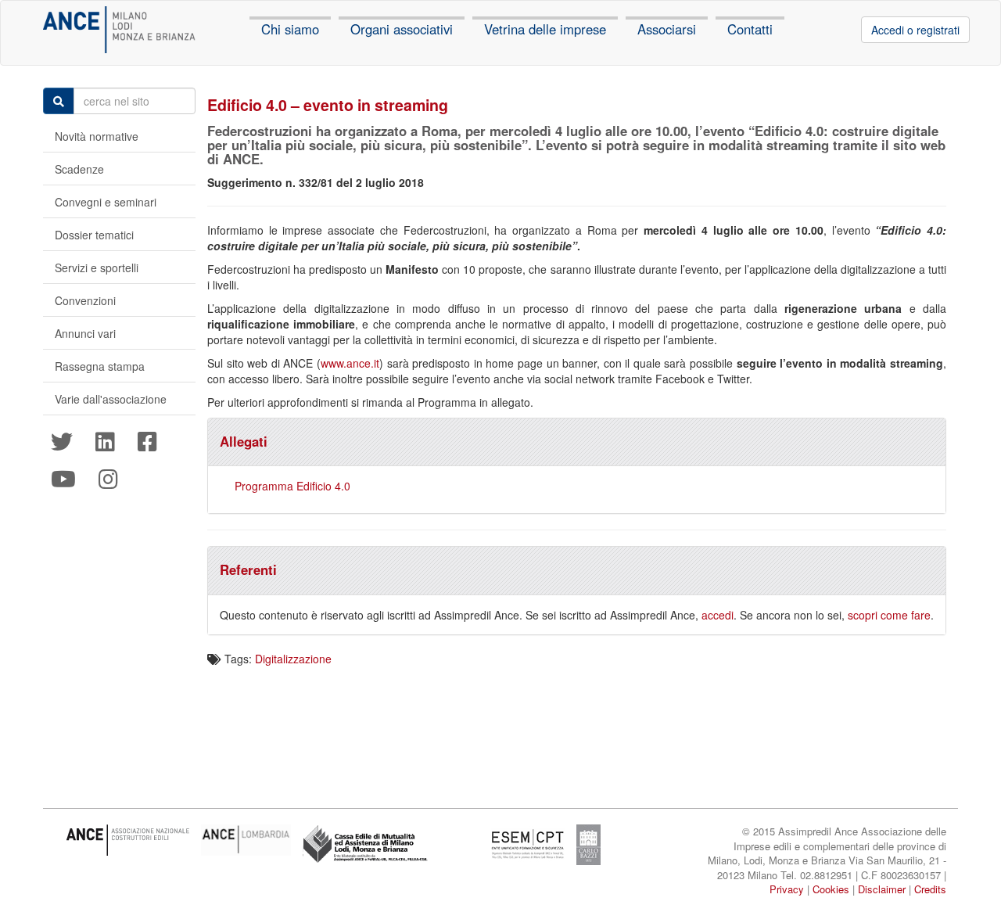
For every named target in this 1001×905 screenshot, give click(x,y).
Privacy (787, 889)
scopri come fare (889, 615)
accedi (717, 615)
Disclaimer (882, 889)
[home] (119, 29)
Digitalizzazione (293, 658)
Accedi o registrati (915, 30)
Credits (930, 889)
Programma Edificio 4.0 (292, 486)
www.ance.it (350, 363)
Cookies (831, 889)
